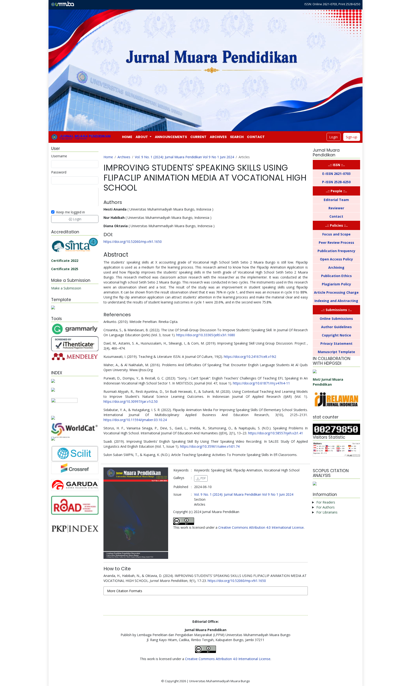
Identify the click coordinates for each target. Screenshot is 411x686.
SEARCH (237, 136)
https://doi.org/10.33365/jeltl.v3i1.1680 (205, 335)
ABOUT (142, 136)
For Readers (325, 502)
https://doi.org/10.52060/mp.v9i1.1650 (132, 241)
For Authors (325, 507)
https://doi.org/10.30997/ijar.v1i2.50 (130, 401)
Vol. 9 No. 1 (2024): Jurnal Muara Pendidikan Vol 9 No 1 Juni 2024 (184, 157)
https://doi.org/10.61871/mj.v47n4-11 (261, 383)
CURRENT (198, 136)
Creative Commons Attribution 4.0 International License (261, 527)
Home (108, 157)
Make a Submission (66, 288)
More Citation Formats (124, 591)
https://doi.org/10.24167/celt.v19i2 (250, 356)
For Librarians (327, 512)
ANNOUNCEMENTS (171, 136)
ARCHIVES (218, 136)
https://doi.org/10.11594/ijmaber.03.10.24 (135, 419)
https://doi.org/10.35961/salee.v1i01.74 (210, 446)
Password (58, 172)
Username (59, 156)
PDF (203, 478)
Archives (123, 157)
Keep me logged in (70, 212)
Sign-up (351, 137)
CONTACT (256, 136)
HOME (127, 136)
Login (333, 137)
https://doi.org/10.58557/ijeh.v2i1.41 (275, 433)
